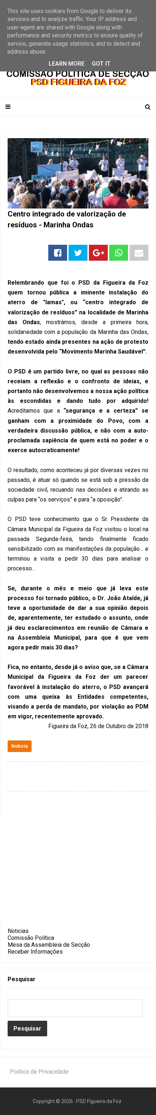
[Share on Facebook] (57, 253)
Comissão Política (31, 937)
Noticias (18, 931)
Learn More (67, 63)
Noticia (19, 746)
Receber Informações (35, 951)
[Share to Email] (139, 253)
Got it (101, 63)
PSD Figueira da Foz (99, 1101)
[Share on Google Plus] (98, 253)
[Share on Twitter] (78, 253)
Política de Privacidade (39, 1071)
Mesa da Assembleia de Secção (49, 944)
